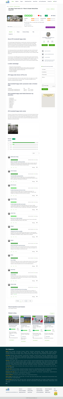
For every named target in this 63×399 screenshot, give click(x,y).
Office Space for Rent (37, 357)
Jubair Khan (13, 213)
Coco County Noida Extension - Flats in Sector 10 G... (49, 326)
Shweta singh (13, 284)
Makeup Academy (45, 380)
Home (13, 1)
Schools (11, 360)
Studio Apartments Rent (30, 357)
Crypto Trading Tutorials (16, 377)
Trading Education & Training (46, 376)
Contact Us (50, 1)
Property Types (44, 355)
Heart (28, 352)
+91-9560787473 (36, 335)
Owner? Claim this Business (50, 27)
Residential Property (17, 6)
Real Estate (11, 6)
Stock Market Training (54, 376)
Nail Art (56, 380)
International (25, 360)
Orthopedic (42, 351)
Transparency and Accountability (16, 231)
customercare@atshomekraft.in (49, 54)
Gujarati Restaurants (46, 371)
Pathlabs (19, 353)
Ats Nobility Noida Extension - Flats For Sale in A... (25, 326)
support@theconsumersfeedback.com (12, 392)
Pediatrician (27, 351)
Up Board (21, 360)
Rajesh (12, 240)
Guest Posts (35, 1)
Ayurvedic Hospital (13, 353)
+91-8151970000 (26, 23)
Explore (16, 1)
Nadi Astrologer (25, 364)
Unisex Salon (15, 380)
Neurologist (23, 351)
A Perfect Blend (13, 274)
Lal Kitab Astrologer (40, 364)
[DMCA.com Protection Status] (55, 393)
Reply (34, 167)
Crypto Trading (32, 376)
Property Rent (55, 356)
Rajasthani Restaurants (53, 371)
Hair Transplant (43, 379)
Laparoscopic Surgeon (27, 353)
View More (52, 313)
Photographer (31, 355)
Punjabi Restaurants (39, 371)
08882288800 (48, 336)
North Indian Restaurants (32, 371)
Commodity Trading (21, 376)
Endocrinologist (18, 351)
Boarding (14, 360)
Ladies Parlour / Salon (30, 379)
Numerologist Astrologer (47, 364)
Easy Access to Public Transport (16, 218)
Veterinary (22, 353)
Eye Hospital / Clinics (19, 352)
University (20, 364)
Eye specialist (54, 353)
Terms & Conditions (22, 390)
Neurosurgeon (37, 353)
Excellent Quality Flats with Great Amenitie (18, 204)
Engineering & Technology (48, 360)
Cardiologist (46, 351)
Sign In (55, 1)
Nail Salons (19, 380)
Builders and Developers (18, 355)
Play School (29, 360)
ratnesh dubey (14, 199)
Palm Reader (53, 364)
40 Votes (53, 15)
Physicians (55, 351)
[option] (13, 129)
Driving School (34, 360)
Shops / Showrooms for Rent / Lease (20, 357)
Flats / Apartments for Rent (10, 357)
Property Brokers (32, 356)
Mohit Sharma (13, 184)
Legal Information (39, 390)
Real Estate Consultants (39, 356)
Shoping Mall (12, 355)
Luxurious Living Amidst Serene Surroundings (19, 289)
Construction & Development (45, 357)
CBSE (17, 360)
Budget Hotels (12, 367)
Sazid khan (13, 269)
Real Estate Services (18, 356)
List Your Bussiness (42, 1)
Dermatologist (32, 351)
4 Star (8, 367)
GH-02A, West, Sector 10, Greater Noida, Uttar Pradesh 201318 (50, 60)
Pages (21, 1)
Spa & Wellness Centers (37, 379)
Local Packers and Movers (17, 374)
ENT (17, 353)
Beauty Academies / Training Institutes (36, 380)
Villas (13, 356)
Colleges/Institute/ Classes (40, 360)
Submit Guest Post (28, 1)
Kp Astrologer (35, 364)
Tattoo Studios (29, 380)
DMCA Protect (47, 392)
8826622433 (24, 336)
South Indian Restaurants (23, 371)
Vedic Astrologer (30, 364)
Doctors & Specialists (12, 351)
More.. (7, 383)
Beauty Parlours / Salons (15, 379)
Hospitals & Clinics (12, 352)
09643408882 (12, 335)
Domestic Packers (24, 374)
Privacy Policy (30, 390)
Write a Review (10, 26)
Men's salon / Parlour (23, 379)
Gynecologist (51, 351)
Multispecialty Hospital (45, 352)
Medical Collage (55, 360)
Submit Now (45, 89)
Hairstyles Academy (52, 380)
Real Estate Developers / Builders (48, 356)
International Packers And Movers (32, 374)
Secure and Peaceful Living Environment (18, 245)
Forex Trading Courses (9, 377)
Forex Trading (27, 376)
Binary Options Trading (38, 376)
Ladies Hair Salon (10, 380)
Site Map (55, 390)
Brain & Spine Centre (37, 352)
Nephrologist (7, 352)
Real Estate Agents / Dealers (25, 356)
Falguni (12, 226)
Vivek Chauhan (14, 170)
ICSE (19, 360)
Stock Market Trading (15, 376)
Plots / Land (10, 356)
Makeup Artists (24, 380)
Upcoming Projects (26, 355)
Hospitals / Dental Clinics (53, 352)
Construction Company (37, 355)
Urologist (33, 353)
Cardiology (31, 352)
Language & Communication (15, 364)
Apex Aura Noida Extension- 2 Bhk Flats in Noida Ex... (37, 326)
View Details (23, 341)
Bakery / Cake (17, 371)
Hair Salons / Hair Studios (50, 379)
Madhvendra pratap (14, 156)
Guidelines (47, 390)
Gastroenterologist (37, 351)
